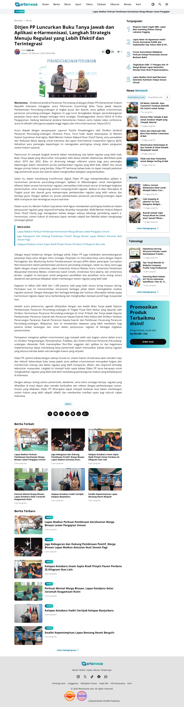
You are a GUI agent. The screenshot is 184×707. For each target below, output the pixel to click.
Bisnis (67, 4)
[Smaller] (103, 51)
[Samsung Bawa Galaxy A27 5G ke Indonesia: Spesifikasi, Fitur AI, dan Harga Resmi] (134, 281)
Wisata (127, 4)
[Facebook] (55, 413)
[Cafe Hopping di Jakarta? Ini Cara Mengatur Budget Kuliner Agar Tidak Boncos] (134, 203)
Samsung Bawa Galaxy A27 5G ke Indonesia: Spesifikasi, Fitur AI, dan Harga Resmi (155, 279)
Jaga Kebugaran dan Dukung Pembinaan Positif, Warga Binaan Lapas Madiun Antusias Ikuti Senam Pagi (67, 457)
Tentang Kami (58, 683)
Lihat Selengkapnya (66, 650)
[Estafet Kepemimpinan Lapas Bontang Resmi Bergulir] (105, 479)
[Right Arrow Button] (167, 97)
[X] (61, 413)
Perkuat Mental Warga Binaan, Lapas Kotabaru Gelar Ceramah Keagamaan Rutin (29, 497)
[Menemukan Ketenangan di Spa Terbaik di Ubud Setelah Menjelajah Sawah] (132, 149)
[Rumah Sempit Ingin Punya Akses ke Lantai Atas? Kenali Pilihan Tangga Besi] (134, 217)
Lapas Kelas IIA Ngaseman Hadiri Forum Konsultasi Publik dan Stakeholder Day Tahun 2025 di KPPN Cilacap (151, 42)
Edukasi (101, 4)
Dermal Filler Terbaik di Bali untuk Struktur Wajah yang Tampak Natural (154, 119)
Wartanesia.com (86, 688)
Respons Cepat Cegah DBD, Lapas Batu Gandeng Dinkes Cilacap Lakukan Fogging (149, 29)
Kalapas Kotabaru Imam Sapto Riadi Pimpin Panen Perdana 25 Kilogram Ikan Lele (61, 244)
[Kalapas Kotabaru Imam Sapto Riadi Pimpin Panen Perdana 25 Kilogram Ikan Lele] (105, 439)
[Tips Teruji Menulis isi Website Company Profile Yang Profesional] (134, 267)
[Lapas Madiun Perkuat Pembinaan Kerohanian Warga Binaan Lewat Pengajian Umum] (31, 439)
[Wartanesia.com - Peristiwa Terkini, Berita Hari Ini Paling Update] (26, 4)
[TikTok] (92, 677)
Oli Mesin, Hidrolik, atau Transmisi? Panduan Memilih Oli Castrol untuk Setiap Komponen (154, 106)
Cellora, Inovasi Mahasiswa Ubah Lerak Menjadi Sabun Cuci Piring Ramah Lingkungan (154, 188)
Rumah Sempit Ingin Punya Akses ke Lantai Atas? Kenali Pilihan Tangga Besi (154, 215)
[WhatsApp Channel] (106, 677)
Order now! (148, 341)
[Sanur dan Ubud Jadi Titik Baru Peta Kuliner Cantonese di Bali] (132, 135)
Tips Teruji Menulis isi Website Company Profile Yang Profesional (155, 265)
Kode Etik (103, 683)
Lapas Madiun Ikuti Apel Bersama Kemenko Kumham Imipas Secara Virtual (149, 80)
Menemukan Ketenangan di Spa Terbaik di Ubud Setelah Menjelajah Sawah (154, 147)
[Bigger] (112, 51)
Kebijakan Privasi (89, 683)
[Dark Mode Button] (153, 4)
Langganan (73, 683)
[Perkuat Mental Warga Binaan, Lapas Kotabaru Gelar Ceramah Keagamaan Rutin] (31, 479)
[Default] (108, 51)
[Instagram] (78, 677)
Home (45, 4)
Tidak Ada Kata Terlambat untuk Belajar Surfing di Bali (154, 160)
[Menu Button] (167, 4)
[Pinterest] (73, 413)
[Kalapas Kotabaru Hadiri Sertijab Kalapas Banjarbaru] (68, 479)
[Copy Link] (50, 413)
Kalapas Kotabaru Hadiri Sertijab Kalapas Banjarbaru (67, 495)
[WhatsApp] (78, 413)
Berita (56, 4)
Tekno (89, 4)
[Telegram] (67, 413)
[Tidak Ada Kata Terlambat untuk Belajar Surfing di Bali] (132, 163)
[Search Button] (160, 4)
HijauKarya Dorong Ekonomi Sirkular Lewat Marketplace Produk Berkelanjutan (155, 251)
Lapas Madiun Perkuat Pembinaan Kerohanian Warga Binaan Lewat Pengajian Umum (125, 11)
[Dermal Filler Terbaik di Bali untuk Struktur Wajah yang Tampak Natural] (132, 121)
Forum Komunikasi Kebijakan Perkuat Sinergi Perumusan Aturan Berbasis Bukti (150, 54)
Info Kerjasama (118, 683)
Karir (138, 4)
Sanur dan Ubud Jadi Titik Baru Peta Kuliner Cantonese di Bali (154, 133)
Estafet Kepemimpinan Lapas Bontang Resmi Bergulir (102, 495)
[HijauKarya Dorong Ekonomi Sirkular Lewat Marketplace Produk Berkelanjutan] (134, 253)
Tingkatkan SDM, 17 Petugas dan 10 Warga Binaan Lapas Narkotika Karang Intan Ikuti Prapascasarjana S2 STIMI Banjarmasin (150, 67)
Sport (78, 4)
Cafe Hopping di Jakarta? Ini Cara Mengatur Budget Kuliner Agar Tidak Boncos (152, 202)
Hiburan (114, 4)
